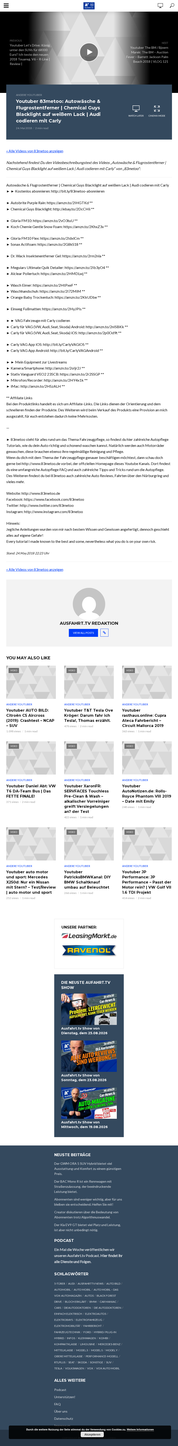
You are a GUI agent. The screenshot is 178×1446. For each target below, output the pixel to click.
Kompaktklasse (65, 1344)
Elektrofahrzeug (89, 1320)
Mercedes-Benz (109, 1344)
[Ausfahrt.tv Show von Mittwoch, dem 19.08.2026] (89, 1103)
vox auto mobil (108, 1368)
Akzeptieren (92, 1434)
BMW (93, 1301)
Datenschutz (63, 1418)
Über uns (60, 1411)
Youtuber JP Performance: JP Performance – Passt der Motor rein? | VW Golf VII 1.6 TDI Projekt (146, 882)
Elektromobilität (67, 1326)
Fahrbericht (92, 1326)
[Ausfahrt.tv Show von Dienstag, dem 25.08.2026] (89, 1009)
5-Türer (59, 1283)
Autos (89, 1295)
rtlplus (59, 1362)
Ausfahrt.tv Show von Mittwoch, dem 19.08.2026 (84, 1124)
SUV (108, 1362)
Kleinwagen (87, 1338)
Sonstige (96, 1362)
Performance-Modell (102, 1356)
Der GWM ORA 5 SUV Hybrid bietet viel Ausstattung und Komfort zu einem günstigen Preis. (87, 1168)
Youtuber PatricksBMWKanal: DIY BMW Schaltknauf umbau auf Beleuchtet (87, 880)
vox (90, 1368)
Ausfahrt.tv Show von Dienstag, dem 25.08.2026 (84, 1030)
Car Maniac (108, 1301)
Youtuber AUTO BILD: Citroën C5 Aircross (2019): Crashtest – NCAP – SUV (30, 718)
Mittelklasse (63, 1350)
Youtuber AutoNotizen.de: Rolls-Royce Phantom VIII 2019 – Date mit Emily (146, 794)
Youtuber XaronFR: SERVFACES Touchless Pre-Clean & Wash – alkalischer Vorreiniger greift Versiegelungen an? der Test (87, 799)
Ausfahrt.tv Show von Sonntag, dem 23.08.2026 (84, 1077)
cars (57, 1307)
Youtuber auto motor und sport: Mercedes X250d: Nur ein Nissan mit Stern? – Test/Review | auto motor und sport (31, 882)
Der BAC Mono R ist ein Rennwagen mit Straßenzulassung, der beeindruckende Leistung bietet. (83, 1186)
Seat (71, 1362)
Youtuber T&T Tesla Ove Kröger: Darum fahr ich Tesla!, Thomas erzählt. (88, 715)
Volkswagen (74, 1368)
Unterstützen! (64, 1397)
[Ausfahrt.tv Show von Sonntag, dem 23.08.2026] (89, 1056)
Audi (71, 1283)
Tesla (58, 1368)
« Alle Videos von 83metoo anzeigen (34, 151)
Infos (71, 1338)
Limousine (87, 1344)
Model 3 (82, 1350)
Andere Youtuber (29, 95)
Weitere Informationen (140, 1429)
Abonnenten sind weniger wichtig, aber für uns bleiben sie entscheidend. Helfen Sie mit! (88, 1201)
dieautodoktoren (77, 1307)
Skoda (82, 1362)
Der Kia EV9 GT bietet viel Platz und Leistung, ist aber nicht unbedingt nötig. (87, 1227)
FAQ (57, 1404)
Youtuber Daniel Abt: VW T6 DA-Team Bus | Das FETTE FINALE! (31, 791)
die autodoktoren (107, 1307)
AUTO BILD (113, 1283)
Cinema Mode (157, 115)
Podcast (60, 1390)
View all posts (83, 633)
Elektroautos (95, 1313)
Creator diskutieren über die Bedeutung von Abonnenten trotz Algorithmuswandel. (86, 1214)
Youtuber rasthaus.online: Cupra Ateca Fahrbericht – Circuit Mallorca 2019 (144, 718)
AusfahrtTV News (90, 1283)
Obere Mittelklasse (68, 1356)
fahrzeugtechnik (67, 1332)
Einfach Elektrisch (68, 1313)
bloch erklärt (75, 1301)
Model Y (112, 1350)
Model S (97, 1350)
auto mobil (82, 1289)
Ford (87, 1332)
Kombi (103, 1338)
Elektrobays (63, 1320)
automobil (62, 1289)
